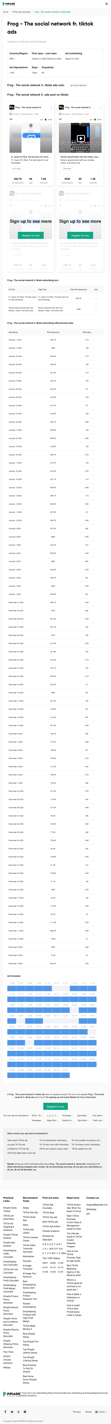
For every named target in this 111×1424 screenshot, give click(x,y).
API (88, 1213)
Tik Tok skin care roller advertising (54, 1144)
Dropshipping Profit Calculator (11, 1279)
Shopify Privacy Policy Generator (10, 1299)
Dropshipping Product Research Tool (30, 1295)
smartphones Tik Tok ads (18, 1148)
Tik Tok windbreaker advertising (53, 1140)
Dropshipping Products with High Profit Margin (29, 1316)
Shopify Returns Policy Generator (11, 1333)
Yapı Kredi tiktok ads (85, 1120)
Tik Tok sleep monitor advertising (86, 1144)
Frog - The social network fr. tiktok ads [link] (52, 11)
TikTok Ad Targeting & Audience (8, 1227)
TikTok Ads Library (28, 1231)
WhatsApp (91, 1209)
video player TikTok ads (17, 1140)
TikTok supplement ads (82, 1148)
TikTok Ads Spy (30, 1212)
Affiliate (6, 1367)
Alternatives (28, 1256)
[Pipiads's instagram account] (25, 1412)
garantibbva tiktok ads (85, 1115)
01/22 (60, 1262)
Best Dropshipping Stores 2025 (29, 1284)
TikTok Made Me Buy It (29, 1327)
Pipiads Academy (51, 1230)
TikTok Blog (48, 1212)
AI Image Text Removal (29, 1275)
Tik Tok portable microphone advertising (88, 1140)
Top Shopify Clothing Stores (30, 1359)
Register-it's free (31, 235)
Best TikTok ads (50, 1221)
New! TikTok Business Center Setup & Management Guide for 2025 (74, 1222)
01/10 (60, 1267)
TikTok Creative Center (30, 1239)
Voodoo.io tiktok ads (69, 1120)
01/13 (52, 1267)
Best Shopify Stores (29, 1335)
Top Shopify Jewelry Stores (30, 1351)
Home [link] (6, 11)
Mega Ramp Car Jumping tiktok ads (54, 1120)
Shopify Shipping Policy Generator (10, 1344)
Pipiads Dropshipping (29, 1305)
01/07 (60, 1271)
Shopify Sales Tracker (10, 1209)
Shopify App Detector (9, 1244)
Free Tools (8, 1351)
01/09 (45, 1271)
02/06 (52, 1262)
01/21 (45, 1267)
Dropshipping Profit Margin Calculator (9, 1288)
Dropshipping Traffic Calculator (9, 1253)
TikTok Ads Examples (48, 1206)
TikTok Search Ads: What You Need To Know (74, 1208)
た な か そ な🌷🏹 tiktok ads (54, 1115)
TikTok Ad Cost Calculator (10, 1271)
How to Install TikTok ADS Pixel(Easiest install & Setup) (74, 1310)
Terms (88, 1411)
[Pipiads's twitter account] (12, 1412)
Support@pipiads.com (97, 1204)
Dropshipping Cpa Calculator (10, 1263)
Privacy (77, 1411)
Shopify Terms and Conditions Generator (10, 1321)
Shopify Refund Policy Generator (10, 1310)
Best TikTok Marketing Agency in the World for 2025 (74, 1270)
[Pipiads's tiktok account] (18, 1412)
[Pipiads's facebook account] (5, 1412)
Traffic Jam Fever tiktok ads (100, 1120)
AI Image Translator (27, 1267)
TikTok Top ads (50, 1217)
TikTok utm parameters (8, 1217)
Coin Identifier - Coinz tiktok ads (100, 1115)
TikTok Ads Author (51, 1226)
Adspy (26, 1207)
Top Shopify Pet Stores (30, 1343)
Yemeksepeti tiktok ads (69, 1115)
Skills (25, 1224)
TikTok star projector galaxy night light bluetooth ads (55, 1148)
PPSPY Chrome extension (8, 1359)
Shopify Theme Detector (10, 1236)
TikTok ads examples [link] (21, 11)
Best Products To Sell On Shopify (29, 1368)
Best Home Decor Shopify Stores (30, 1379)
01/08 (52, 1271)
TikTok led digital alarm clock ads (21, 1152)
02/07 (45, 1262)
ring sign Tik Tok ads (16, 1144)
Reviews (27, 1260)
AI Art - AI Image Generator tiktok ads (39, 1115)
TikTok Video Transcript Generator (29, 1248)
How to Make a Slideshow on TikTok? (74, 1297)
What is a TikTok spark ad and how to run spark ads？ (74, 1284)
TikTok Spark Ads (29, 1218)
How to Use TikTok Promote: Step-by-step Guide (74, 1255)
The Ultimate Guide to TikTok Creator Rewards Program (74, 1240)
